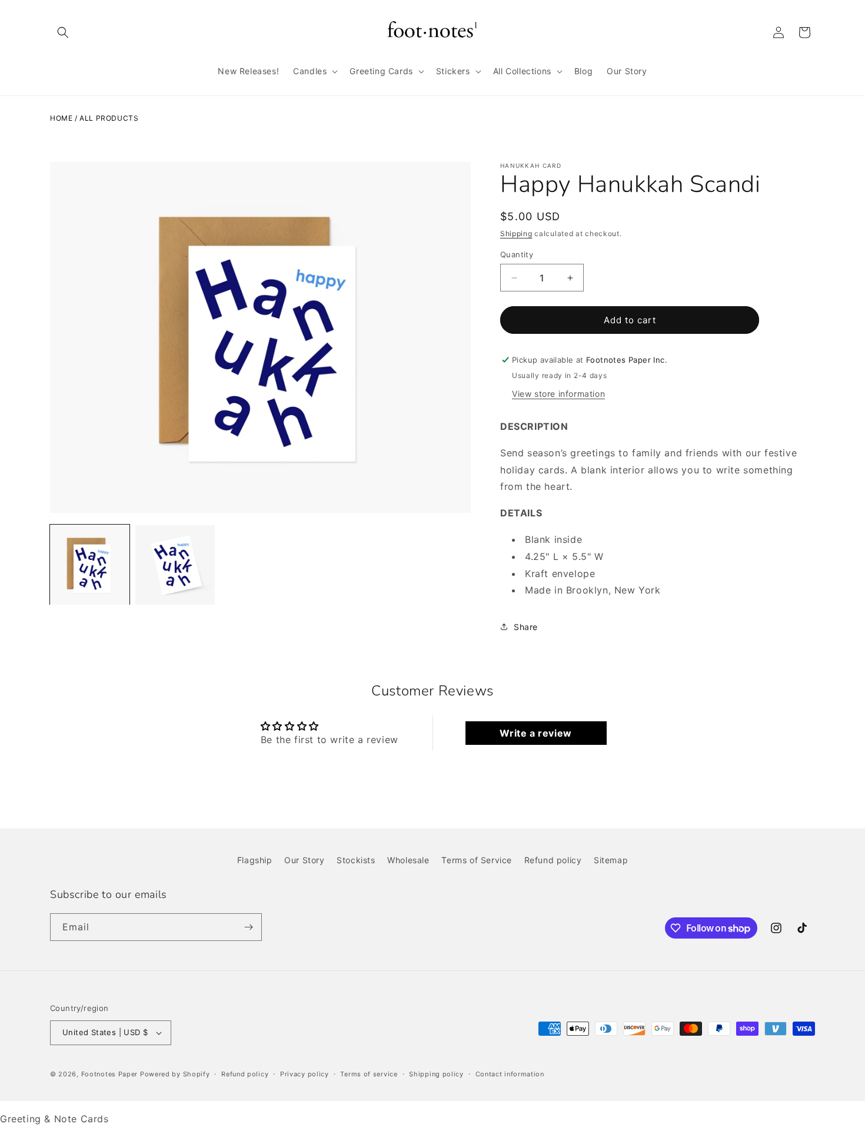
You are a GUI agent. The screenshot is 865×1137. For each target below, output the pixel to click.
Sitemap (611, 860)
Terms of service (368, 1074)
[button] (63, 32)
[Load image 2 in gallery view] (175, 565)
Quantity (516, 254)
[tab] (657, 513)
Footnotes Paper (109, 1074)
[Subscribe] (248, 927)
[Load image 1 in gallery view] (89, 565)
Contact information (509, 1074)
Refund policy (553, 860)
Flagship (254, 860)
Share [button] (526, 627)
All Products (108, 118)
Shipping (516, 233)
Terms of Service (476, 860)
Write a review (535, 733)
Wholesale (408, 860)
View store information (558, 394)
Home (61, 118)
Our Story (304, 860)
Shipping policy (436, 1074)
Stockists (356, 860)
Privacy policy (304, 1074)
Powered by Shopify (175, 1074)
